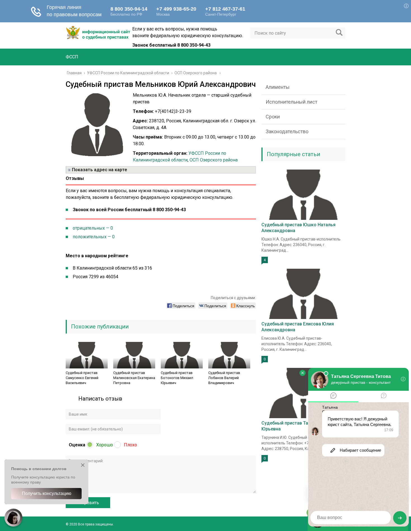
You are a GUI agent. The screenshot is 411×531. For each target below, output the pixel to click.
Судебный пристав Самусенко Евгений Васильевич (82, 378)
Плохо (130, 444)
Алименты (278, 87)
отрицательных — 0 (93, 228)
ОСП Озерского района (214, 160)
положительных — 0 (94, 236)
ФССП (72, 56)
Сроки (273, 117)
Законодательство (287, 131)
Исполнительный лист (291, 102)
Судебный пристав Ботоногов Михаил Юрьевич (177, 378)
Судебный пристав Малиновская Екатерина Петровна (134, 378)
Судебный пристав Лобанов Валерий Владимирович (224, 378)
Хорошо (104, 444)
